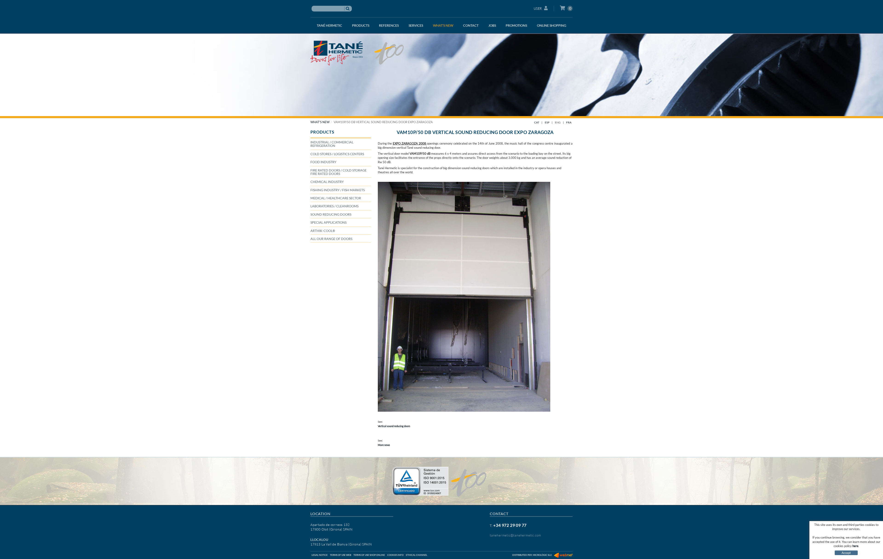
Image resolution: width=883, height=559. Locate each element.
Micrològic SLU (542, 554)
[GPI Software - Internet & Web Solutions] (563, 554)
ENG (558, 122)
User (538, 8)
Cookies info (395, 554)
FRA (568, 122)
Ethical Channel (416, 554)
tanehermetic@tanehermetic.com (515, 535)
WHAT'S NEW (320, 122)
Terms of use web (340, 554)
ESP (547, 122)
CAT (536, 122)
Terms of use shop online (369, 554)
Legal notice (320, 554)
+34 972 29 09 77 (510, 525)
